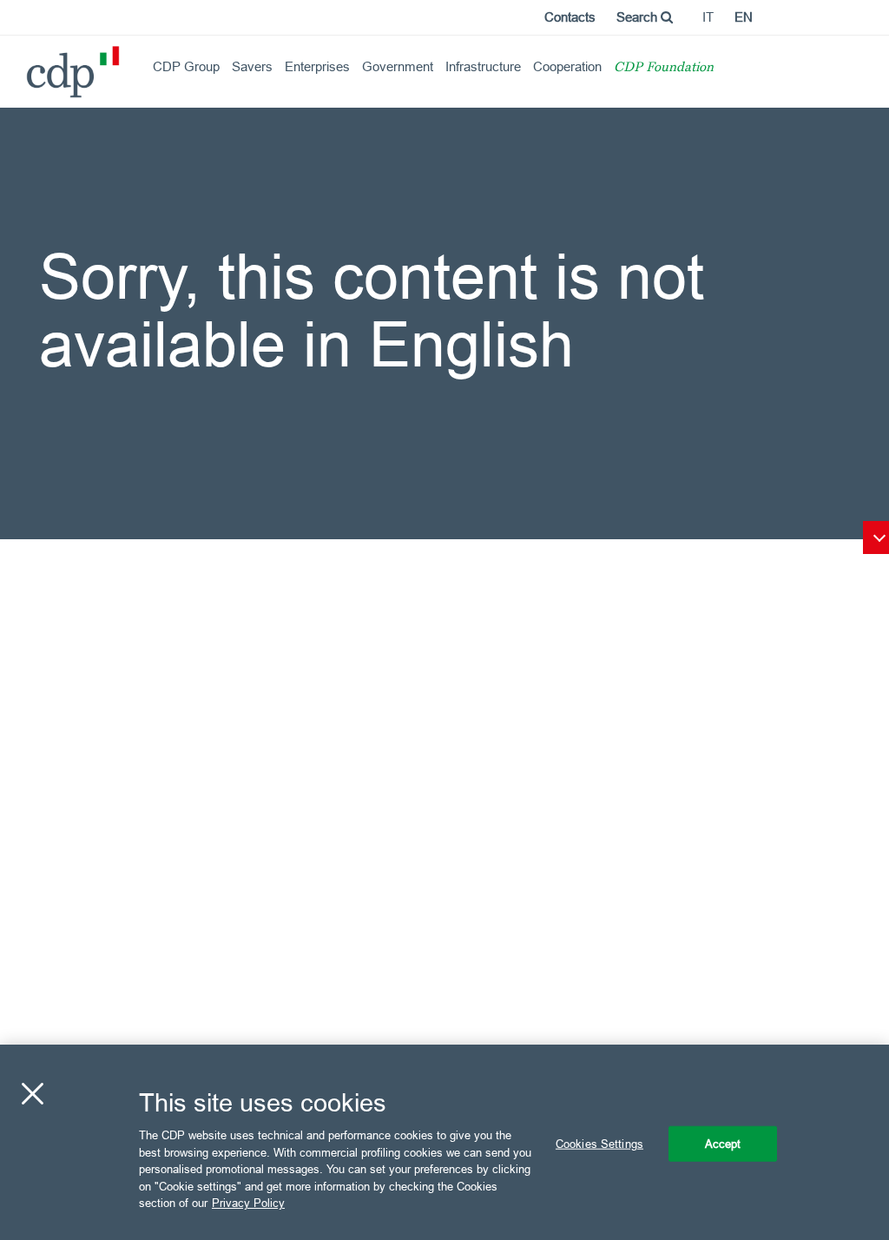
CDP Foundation (664, 68)
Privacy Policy (248, 1203)
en (743, 17)
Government (397, 66)
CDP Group (186, 66)
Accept (723, 1143)
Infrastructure (483, 66)
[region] (444, 1142)
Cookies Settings (599, 1143)
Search (638, 17)
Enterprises (317, 66)
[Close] (32, 1093)
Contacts (570, 17)
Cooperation (567, 66)
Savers (252, 66)
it (708, 17)
